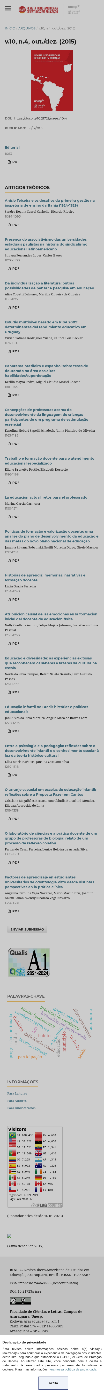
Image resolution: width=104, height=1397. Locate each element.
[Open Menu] (8, 8)
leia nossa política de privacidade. (73, 1369)
